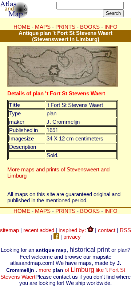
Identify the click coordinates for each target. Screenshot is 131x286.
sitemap (9, 230)
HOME (21, 27)
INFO (111, 27)
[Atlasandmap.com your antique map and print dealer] (14, 16)
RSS (125, 230)
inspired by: (73, 230)
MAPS (43, 27)
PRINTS (65, 27)
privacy (72, 237)
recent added (38, 230)
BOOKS (90, 27)
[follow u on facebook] (56, 237)
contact (106, 230)
